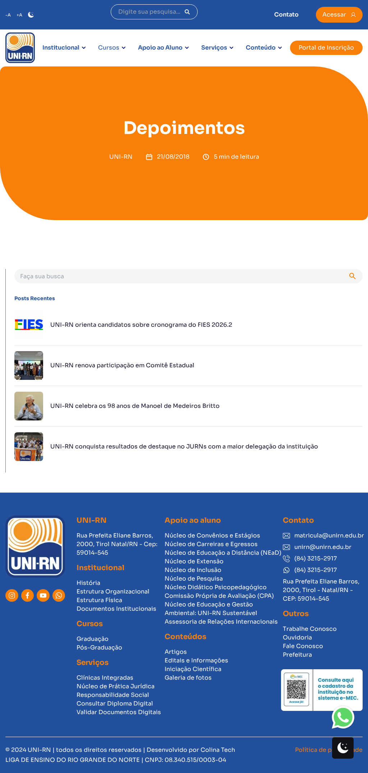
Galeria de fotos (188, 677)
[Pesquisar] (187, 12)
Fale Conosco (303, 646)
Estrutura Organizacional (113, 591)
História (88, 583)
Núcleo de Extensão (194, 561)
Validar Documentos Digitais (119, 712)
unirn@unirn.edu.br (322, 547)
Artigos (176, 652)
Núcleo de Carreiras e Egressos (211, 544)
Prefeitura (297, 654)
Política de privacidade (329, 750)
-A (8, 15)
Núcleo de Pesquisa (194, 578)
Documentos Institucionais (116, 609)
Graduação (93, 639)
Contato (286, 14)
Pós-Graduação (99, 647)
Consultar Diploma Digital (115, 703)
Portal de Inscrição (326, 47)
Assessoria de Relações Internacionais (221, 621)
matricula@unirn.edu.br (328, 535)
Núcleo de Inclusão (193, 570)
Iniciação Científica (193, 669)
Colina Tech (218, 750)
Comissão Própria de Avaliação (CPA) (219, 596)
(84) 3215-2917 (315, 558)
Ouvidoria (297, 637)
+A (19, 15)
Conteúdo (261, 47)
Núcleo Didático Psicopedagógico (216, 587)
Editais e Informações (196, 660)
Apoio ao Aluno (160, 47)
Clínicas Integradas (105, 677)
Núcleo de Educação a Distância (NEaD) (223, 553)
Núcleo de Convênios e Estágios (212, 535)
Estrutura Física (99, 600)
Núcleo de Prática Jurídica (116, 686)
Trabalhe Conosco (310, 629)
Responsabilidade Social (113, 695)
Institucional (60, 47)
